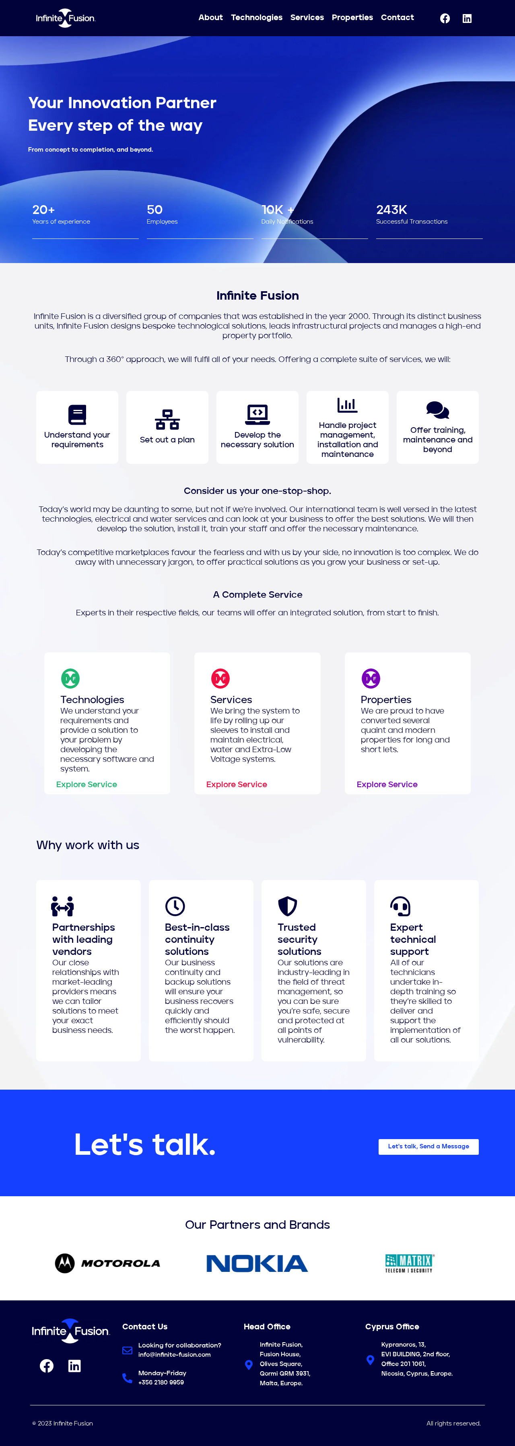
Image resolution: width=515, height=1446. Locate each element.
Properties (352, 18)
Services (307, 18)
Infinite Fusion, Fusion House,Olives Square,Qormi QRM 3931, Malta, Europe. (285, 1364)
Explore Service (86, 785)
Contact (397, 18)
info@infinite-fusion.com (174, 1355)
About (210, 18)
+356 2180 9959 (161, 1383)
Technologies (256, 18)
